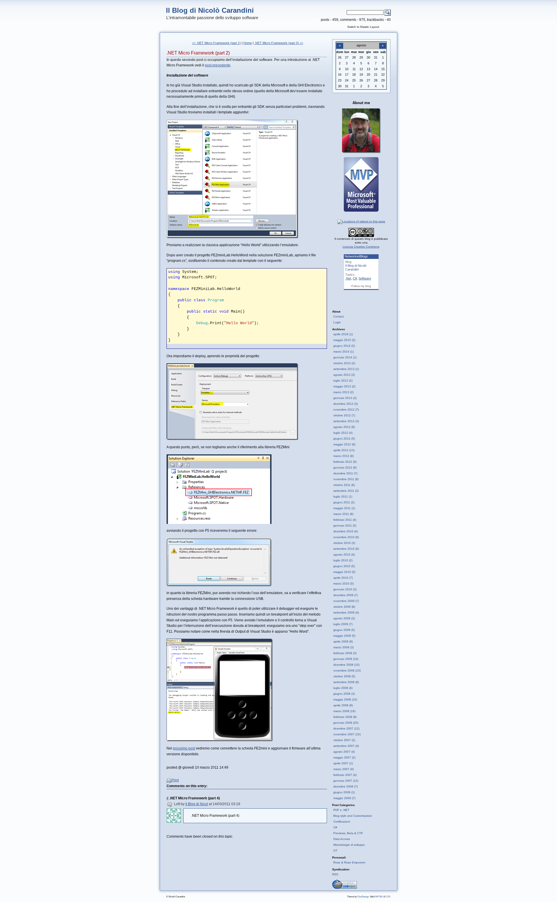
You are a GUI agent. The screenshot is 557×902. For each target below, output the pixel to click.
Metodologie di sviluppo (349, 844)
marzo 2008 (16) (344, 711)
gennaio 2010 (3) (345, 589)
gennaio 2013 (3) (345, 398)
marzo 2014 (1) (343, 351)
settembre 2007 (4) (346, 745)
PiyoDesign (363, 896)
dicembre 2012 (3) (345, 403)
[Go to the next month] (382, 42)
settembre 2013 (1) (346, 369)
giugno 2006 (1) (344, 792)
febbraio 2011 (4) (344, 519)
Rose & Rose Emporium (349, 862)
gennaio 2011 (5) (344, 525)
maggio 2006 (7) (344, 798)
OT (335, 850)
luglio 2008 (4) (342, 687)
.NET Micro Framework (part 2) (198, 52)
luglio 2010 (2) (342, 560)
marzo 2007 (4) (343, 769)
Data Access (341, 839)
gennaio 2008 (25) (345, 722)
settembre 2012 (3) (346, 421)
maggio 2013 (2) (344, 386)
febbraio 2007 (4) (345, 774)
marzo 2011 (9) (343, 514)
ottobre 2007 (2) (344, 740)
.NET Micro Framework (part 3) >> (278, 43)
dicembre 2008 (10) (346, 664)
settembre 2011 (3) (346, 490)
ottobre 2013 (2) (344, 363)
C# (355, 278)
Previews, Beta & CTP (348, 833)
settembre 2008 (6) (346, 682)
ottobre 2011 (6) (344, 485)
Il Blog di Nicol (196, 804)
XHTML (379, 896)
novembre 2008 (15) (347, 670)
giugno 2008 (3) (344, 693)
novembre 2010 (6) (346, 537)
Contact (338, 316)
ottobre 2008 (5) (344, 676)
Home (247, 43)
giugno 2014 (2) (344, 345)
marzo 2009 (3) (343, 647)
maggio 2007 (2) (344, 757)
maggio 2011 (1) (344, 508)
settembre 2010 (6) (346, 548)
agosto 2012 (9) (344, 427)
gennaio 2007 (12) (345, 780)
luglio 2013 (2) (342, 380)
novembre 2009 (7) (346, 600)
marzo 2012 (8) (343, 456)
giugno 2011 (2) (344, 502)
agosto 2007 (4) (344, 751)
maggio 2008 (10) (345, 699)
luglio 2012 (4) (342, 432)
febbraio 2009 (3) (345, 653)
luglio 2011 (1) (342, 496)
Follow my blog (361, 286)
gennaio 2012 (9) (345, 467)
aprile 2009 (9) (343, 641)
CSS (388, 896)
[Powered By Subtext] (344, 887)
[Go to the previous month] (339, 42)
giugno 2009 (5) (344, 629)
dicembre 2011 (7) (345, 473)
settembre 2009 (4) (346, 612)
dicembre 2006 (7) (345, 786)
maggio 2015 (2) (344, 340)
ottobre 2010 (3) (344, 543)
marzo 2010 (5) (343, 583)
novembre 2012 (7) (346, 409)
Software (365, 278)
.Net (348, 278)
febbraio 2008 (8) (345, 716)
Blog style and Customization (352, 815)
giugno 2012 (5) (344, 438)
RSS (335, 874)
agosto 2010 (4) (344, 554)
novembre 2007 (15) (347, 734)
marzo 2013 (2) (343, 392)
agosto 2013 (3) (344, 374)
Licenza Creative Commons (361, 246)
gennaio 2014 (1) (345, 357)
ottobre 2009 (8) (344, 606)
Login (337, 322)
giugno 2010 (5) (344, 566)
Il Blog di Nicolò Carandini (210, 10)
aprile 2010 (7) (343, 577)
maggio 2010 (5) (344, 571)
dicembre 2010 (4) (345, 531)
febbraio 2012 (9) (345, 461)
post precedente (217, 65)
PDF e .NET (341, 810)
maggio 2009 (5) (344, 635)
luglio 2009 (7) (342, 624)
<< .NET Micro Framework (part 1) (216, 43)
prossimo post (184, 748)
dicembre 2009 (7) (345, 595)
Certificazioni (341, 821)
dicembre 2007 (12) (346, 728)
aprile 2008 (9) (343, 705)
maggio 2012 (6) (344, 444)
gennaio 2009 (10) (345, 658)
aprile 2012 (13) (344, 450)
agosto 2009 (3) (344, 618)
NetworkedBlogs (356, 256)
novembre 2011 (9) (346, 479)
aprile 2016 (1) (343, 334)
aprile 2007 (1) (343, 763)
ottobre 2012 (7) (344, 415)
